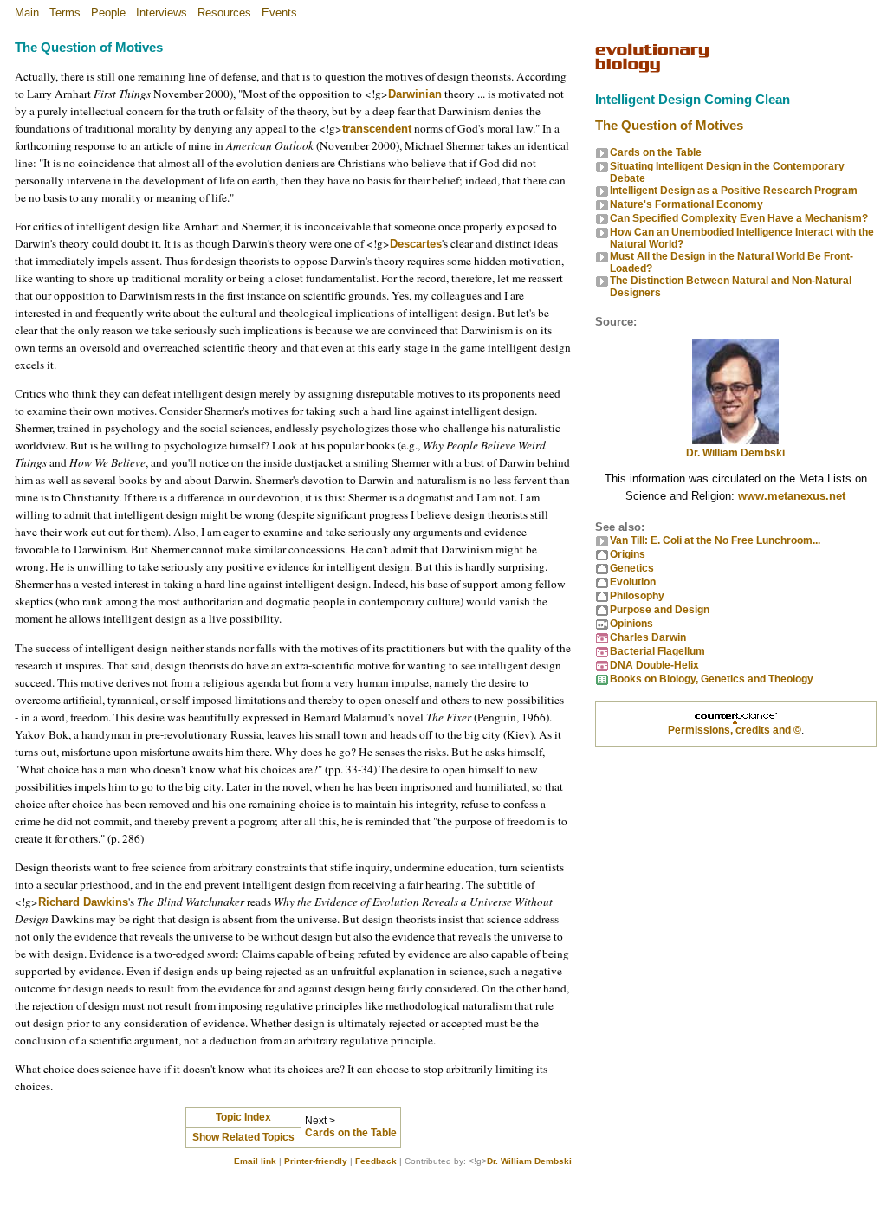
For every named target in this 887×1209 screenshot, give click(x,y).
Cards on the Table (351, 1133)
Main (27, 12)
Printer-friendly (315, 1161)
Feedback (376, 1161)
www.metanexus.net (791, 495)
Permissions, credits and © (734, 730)
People (108, 12)
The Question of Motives (669, 126)
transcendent (376, 128)
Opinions (631, 623)
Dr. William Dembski (529, 1161)
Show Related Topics (243, 1137)
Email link (255, 1161)
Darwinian (415, 93)
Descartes (416, 243)
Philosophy (637, 596)
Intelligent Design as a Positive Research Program (734, 190)
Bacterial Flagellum (657, 651)
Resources (224, 12)
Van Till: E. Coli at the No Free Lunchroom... (715, 540)
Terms (65, 12)
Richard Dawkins (83, 901)
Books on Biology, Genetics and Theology (711, 679)
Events (279, 12)
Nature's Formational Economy (686, 204)
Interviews (161, 12)
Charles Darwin (648, 637)
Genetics (632, 568)
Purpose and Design (659, 610)
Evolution (633, 582)
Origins (627, 554)
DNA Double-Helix (654, 665)
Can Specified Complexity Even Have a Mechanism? (739, 218)
